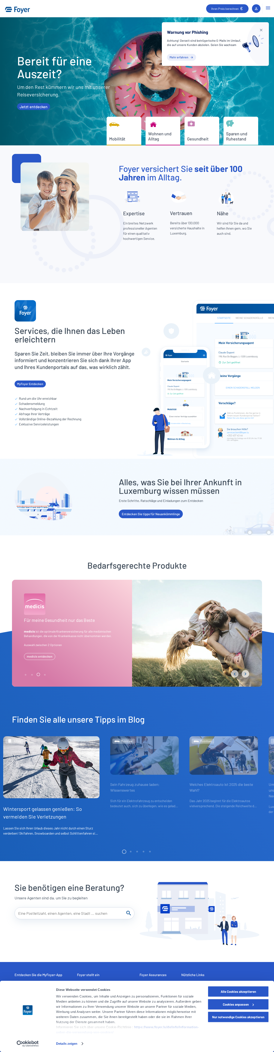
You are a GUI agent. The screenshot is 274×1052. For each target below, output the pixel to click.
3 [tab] (39, 675)
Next (245, 674)
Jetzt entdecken (34, 106)
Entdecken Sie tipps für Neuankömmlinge (151, 514)
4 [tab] (45, 675)
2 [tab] (32, 675)
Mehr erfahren (179, 57)
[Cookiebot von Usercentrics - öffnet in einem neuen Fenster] (27, 1043)
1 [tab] (26, 675)
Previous (234, 674)
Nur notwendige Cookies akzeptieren (238, 1017)
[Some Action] (261, 30)
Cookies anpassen (236, 1004)
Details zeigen (66, 1043)
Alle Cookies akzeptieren (238, 991)
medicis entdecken (39, 656)
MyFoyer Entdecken (30, 384)
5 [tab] (150, 852)
